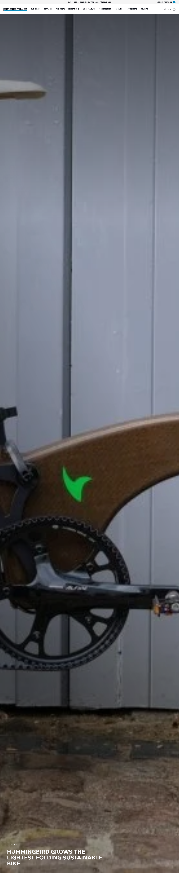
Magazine (119, 9)
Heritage (48, 9)
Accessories (105, 9)
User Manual (89, 9)
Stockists (132, 9)
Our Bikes (35, 9)
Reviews (144, 9)
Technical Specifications (67, 9)
